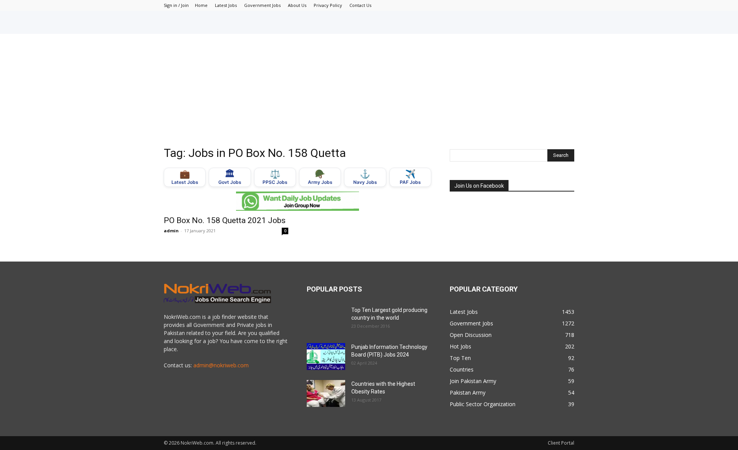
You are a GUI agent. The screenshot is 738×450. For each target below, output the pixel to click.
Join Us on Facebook (479, 186)
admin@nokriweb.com (221, 365)
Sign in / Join (176, 5)
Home (201, 5)
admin (171, 230)
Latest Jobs (226, 5)
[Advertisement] (369, 91)
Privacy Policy (328, 5)
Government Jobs (262, 5)
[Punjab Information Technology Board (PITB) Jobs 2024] (326, 356)
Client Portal (561, 443)
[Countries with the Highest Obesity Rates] (326, 393)
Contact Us (360, 5)
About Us (297, 5)
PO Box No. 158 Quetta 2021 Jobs (225, 220)
